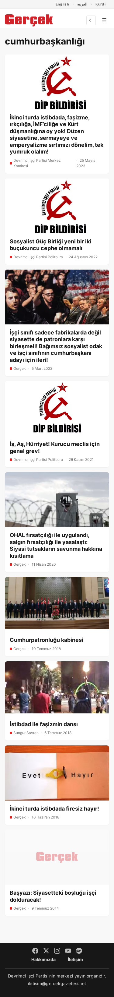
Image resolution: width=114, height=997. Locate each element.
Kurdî (100, 4)
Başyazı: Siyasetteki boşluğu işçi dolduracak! (53, 896)
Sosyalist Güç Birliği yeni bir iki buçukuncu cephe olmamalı (50, 245)
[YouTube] (68, 951)
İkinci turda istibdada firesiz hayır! (54, 808)
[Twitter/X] (46, 951)
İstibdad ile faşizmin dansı (44, 724)
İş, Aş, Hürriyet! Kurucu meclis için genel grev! (55, 447)
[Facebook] (35, 951)
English (62, 4)
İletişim (75, 959)
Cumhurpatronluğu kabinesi (46, 640)
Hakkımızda (43, 959)
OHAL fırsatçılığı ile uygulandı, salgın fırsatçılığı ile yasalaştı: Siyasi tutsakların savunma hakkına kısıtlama (56, 545)
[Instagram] (57, 951)
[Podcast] (79, 951)
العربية (82, 4)
